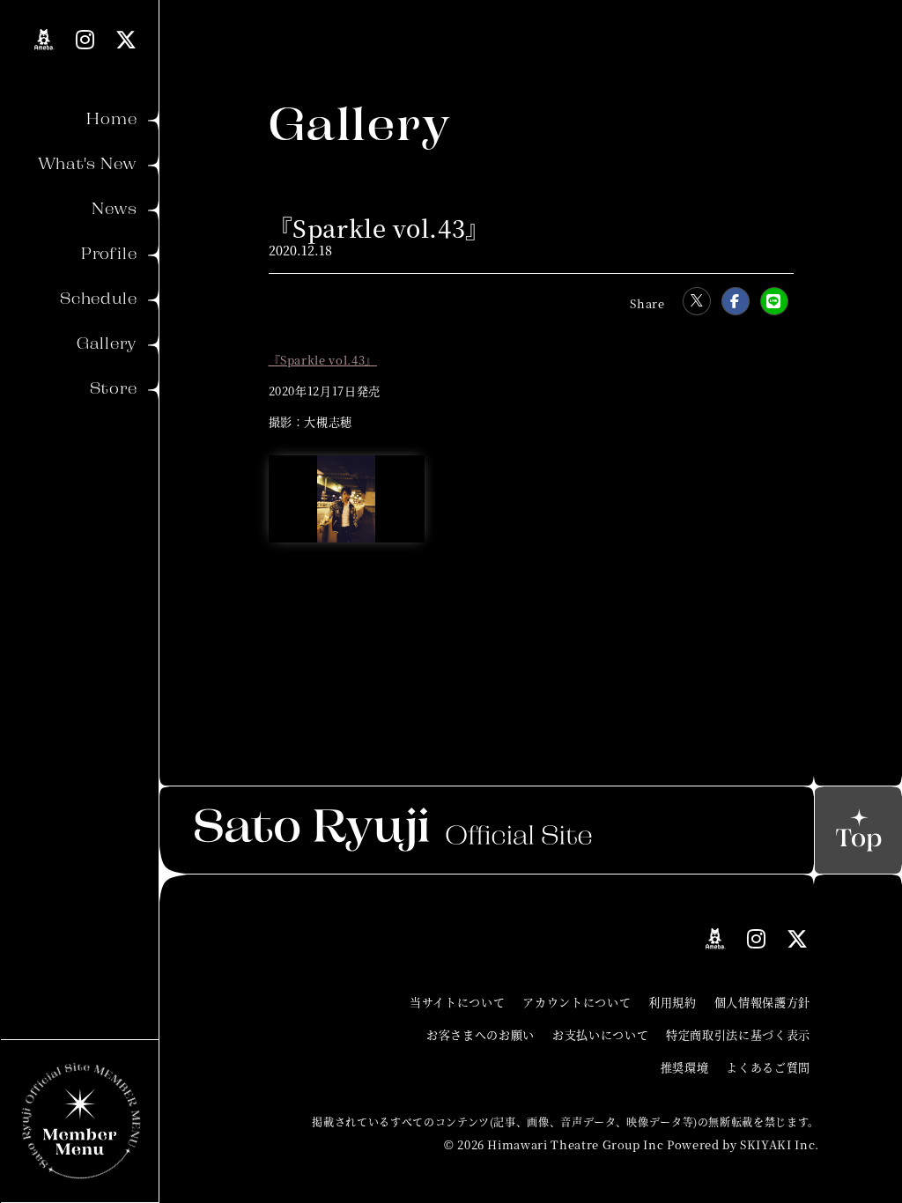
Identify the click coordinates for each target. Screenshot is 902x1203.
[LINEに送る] (774, 301)
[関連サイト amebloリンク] (44, 39)
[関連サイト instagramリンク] (85, 39)
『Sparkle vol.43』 (323, 359)
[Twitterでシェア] (697, 301)
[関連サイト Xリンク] (126, 39)
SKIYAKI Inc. (779, 1144)
